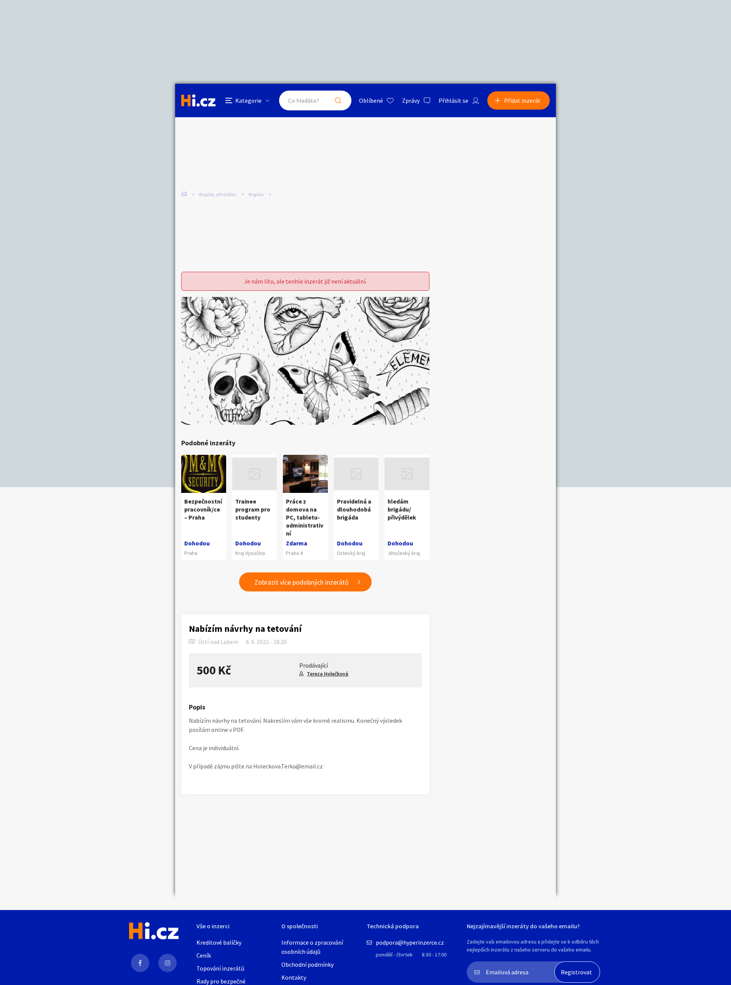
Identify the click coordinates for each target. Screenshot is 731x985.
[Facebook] (140, 963)
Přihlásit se (453, 100)
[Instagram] (167, 963)
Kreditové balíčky (218, 942)
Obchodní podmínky (307, 964)
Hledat (338, 100)
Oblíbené (371, 100)
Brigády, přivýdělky (217, 194)
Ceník (203, 955)
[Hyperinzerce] (198, 100)
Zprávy (411, 100)
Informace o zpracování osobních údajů (312, 947)
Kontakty (293, 977)
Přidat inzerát (522, 100)
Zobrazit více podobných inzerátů (301, 582)
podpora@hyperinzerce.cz (410, 942)
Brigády (256, 194)
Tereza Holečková (327, 673)
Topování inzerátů (220, 968)
